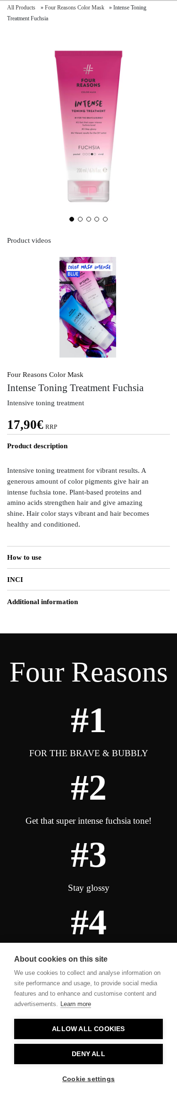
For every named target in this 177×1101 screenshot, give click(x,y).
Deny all (88, 1054)
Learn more (75, 1003)
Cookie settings (88, 1079)
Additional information (42, 601)
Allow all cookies (88, 1029)
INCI (15, 579)
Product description (37, 446)
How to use (24, 557)
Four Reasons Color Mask (74, 7)
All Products (21, 7)
